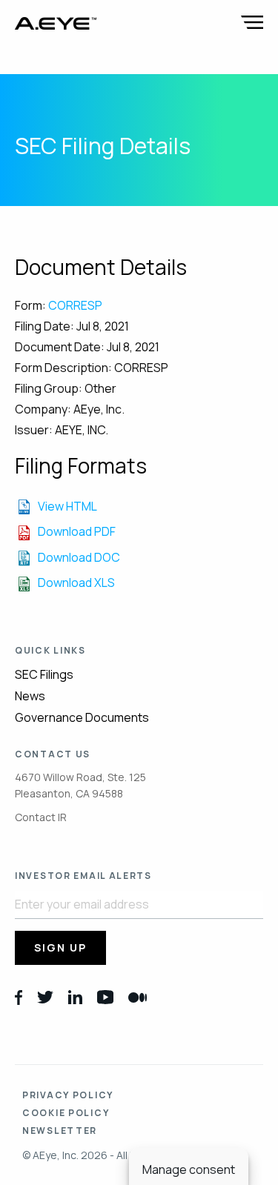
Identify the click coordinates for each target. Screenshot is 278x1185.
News (30, 696)
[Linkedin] (75, 996)
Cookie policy (65, 1112)
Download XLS (76, 582)
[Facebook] (18, 996)
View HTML (67, 506)
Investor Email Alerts (83, 876)
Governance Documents (82, 717)
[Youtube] (105, 996)
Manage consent (188, 1169)
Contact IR (41, 817)
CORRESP (75, 305)
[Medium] (137, 996)
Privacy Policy (67, 1095)
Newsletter (59, 1130)
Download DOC (79, 557)
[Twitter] (45, 996)
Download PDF (77, 531)
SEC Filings (44, 674)
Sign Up (60, 947)
